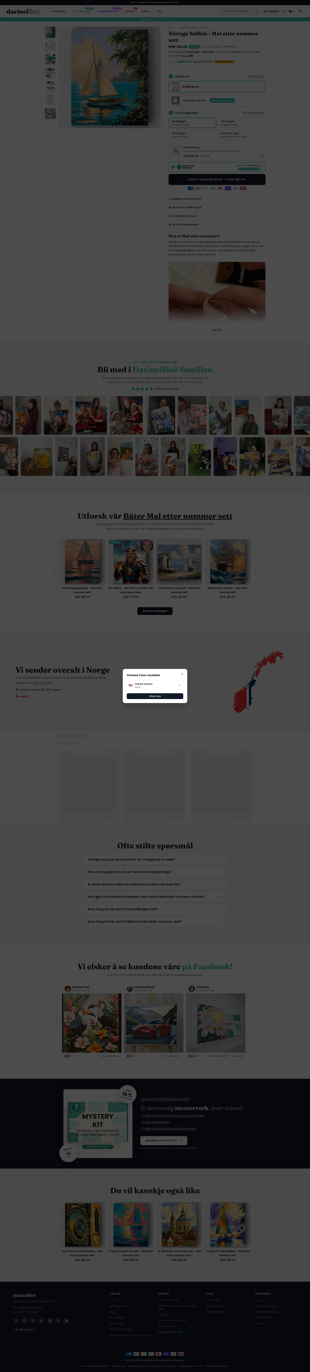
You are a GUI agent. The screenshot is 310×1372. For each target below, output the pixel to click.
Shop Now (155, 696)
